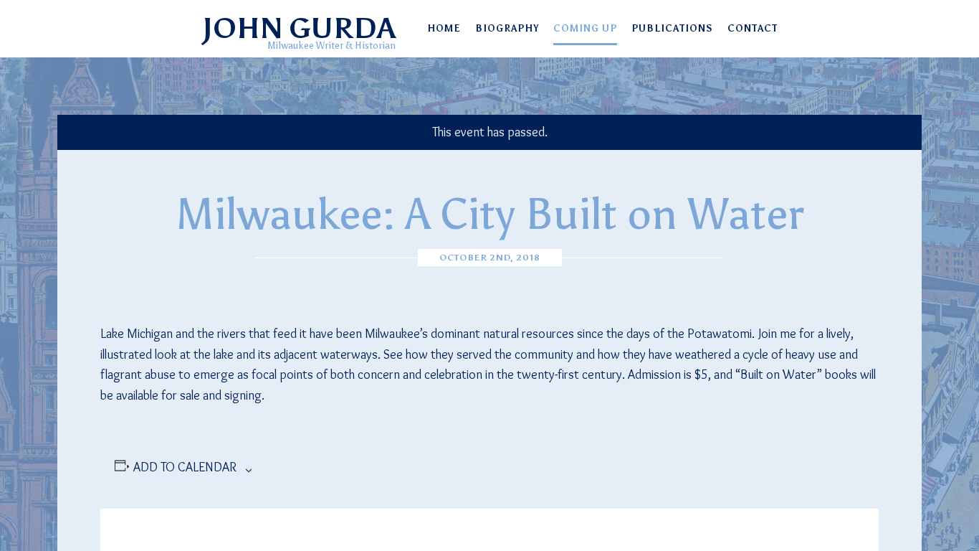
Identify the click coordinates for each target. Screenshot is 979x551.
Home (444, 28)
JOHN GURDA (298, 28)
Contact (752, 28)
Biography (507, 28)
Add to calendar (185, 467)
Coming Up (585, 28)
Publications (672, 28)
